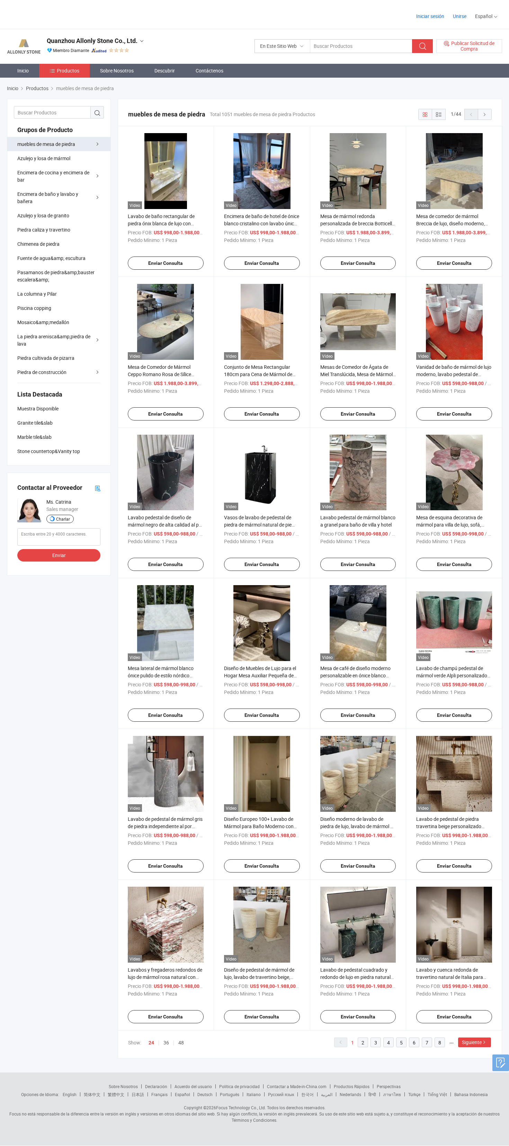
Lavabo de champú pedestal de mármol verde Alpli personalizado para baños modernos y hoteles (451, 675)
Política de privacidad (239, 1086)
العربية (326, 1094)
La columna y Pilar (37, 293)
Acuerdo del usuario (193, 1086)
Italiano (254, 1094)
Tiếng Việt (437, 1094)
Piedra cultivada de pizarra (45, 358)
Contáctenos (209, 70)
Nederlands (350, 1094)
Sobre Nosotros (117, 70)
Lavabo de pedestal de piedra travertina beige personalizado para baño (448, 826)
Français (159, 1094)
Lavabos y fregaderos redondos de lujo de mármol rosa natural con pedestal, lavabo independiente (165, 977)
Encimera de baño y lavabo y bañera (47, 198)
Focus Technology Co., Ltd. (241, 1107)
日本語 (138, 1094)
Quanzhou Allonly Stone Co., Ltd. (92, 40)
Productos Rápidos (351, 1086)
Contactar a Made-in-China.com (297, 1086)
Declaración (156, 1086)
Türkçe (414, 1094)
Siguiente (472, 1042)
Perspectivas (389, 1086)
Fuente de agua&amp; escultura (51, 258)
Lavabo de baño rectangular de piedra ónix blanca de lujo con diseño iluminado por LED (161, 223)
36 (166, 1042)
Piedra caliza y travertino (43, 229)
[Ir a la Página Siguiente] (484, 114)
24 (151, 1042)
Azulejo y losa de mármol (43, 158)
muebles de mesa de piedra (46, 144)
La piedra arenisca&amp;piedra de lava (53, 340)
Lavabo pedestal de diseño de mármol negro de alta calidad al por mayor (165, 524)
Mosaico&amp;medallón (43, 322)
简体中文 (92, 1094)
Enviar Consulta (165, 263)
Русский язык (281, 1094)
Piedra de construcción (41, 372)
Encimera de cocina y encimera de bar (53, 176)
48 (181, 1042)
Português (229, 1094)
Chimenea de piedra (38, 244)
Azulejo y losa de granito (43, 215)
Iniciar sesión (430, 16)
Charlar (63, 519)
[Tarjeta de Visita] (97, 488)
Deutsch (205, 1094)
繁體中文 (116, 1094)
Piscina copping (34, 308)
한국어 (307, 1094)
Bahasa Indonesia (471, 1094)
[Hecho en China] (51, 14)
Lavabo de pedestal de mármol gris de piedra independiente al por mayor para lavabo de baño (165, 826)
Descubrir (164, 70)
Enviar (59, 555)
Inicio (23, 70)
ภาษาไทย (392, 1094)
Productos (68, 70)
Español (182, 1094)
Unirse (459, 16)
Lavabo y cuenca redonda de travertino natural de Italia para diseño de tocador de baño (449, 977)
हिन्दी (372, 1094)
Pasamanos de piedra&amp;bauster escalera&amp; (56, 276)
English (70, 1094)
